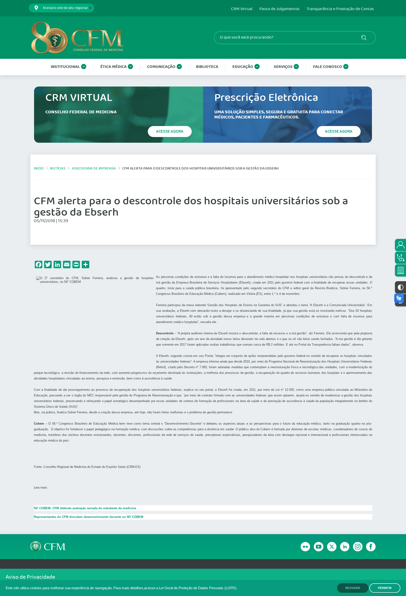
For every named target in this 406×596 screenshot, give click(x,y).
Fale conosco (327, 66)
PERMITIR (385, 588)
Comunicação (161, 66)
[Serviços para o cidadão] (400, 245)
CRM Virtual (241, 9)
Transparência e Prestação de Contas (340, 9)
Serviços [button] (283, 66)
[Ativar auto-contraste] (400, 287)
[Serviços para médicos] (400, 258)
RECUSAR (352, 588)
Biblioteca (207, 66)
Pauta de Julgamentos (279, 9)
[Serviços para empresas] (400, 270)
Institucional (65, 66)
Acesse (169, 131)
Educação (242, 66)
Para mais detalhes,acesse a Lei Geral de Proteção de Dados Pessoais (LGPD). (175, 588)
